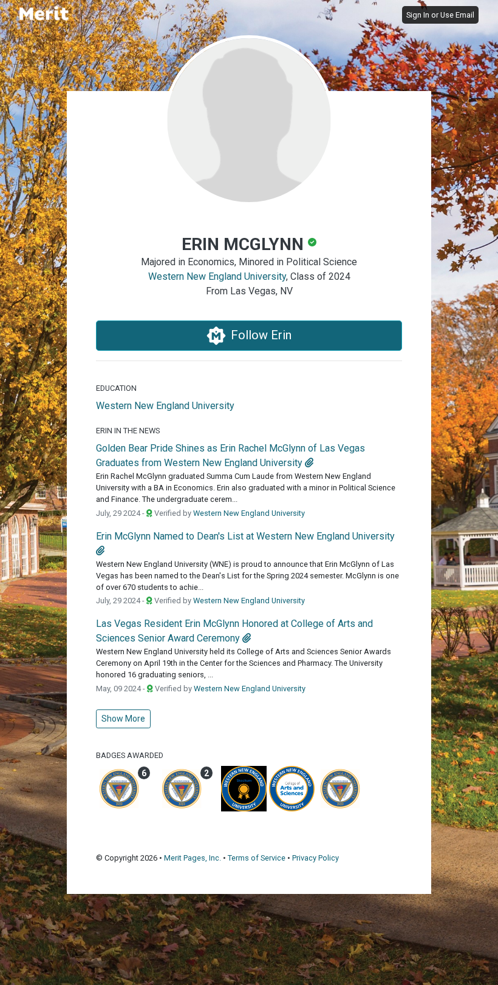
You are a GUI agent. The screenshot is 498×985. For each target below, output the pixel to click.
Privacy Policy (315, 857)
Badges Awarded (129, 755)
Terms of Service (256, 857)
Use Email (457, 14)
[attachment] (309, 463)
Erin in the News (128, 430)
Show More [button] (123, 718)
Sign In (417, 14)
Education (116, 388)
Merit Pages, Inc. (192, 857)
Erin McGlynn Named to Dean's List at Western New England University (245, 536)
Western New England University (217, 276)
